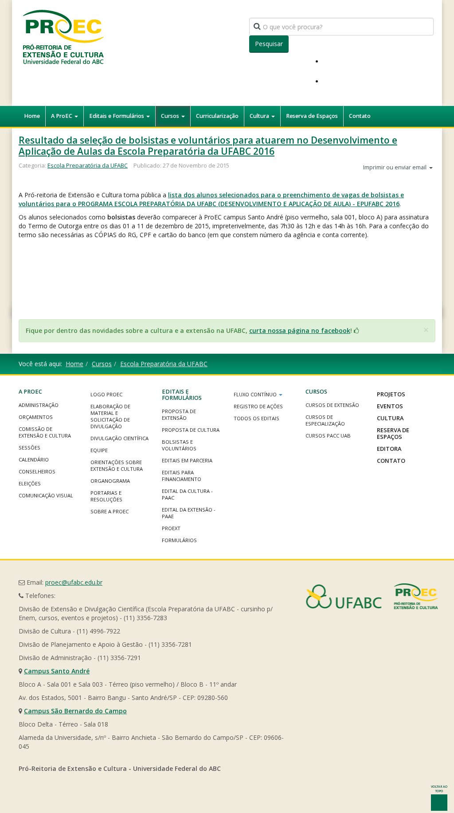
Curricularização (217, 116)
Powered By (371, 596)
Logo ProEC (106, 394)
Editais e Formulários (117, 116)
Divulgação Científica (119, 438)
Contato (360, 116)
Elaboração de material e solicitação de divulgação (110, 416)
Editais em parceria (187, 460)
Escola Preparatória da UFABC (87, 165)
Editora (389, 449)
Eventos (390, 406)
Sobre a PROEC (109, 511)
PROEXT (171, 528)
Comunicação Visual (46, 495)
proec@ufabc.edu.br (73, 582)
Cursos (170, 116)
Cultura (260, 116)
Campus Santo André (57, 671)
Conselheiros (37, 471)
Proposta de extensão (179, 414)
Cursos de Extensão (332, 405)
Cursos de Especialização (325, 420)
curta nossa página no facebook (299, 330)
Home (32, 116)
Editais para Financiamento (181, 475)
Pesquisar (269, 43)
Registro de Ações (258, 406)
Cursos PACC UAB (328, 435)
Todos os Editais (256, 418)
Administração (39, 405)
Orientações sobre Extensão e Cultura (116, 465)
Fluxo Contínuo (256, 394)
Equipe (99, 450)
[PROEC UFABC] (63, 36)
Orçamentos (36, 417)
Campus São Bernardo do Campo (75, 711)
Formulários (179, 540)
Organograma (110, 480)
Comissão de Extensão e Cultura (45, 432)
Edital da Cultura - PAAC (187, 494)
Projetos (391, 394)
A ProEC (62, 116)
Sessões (29, 447)
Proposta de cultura (190, 429)
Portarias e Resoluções (106, 496)
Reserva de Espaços (312, 116)
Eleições (30, 483)
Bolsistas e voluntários (179, 445)
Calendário (34, 459)
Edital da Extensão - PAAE (188, 513)
